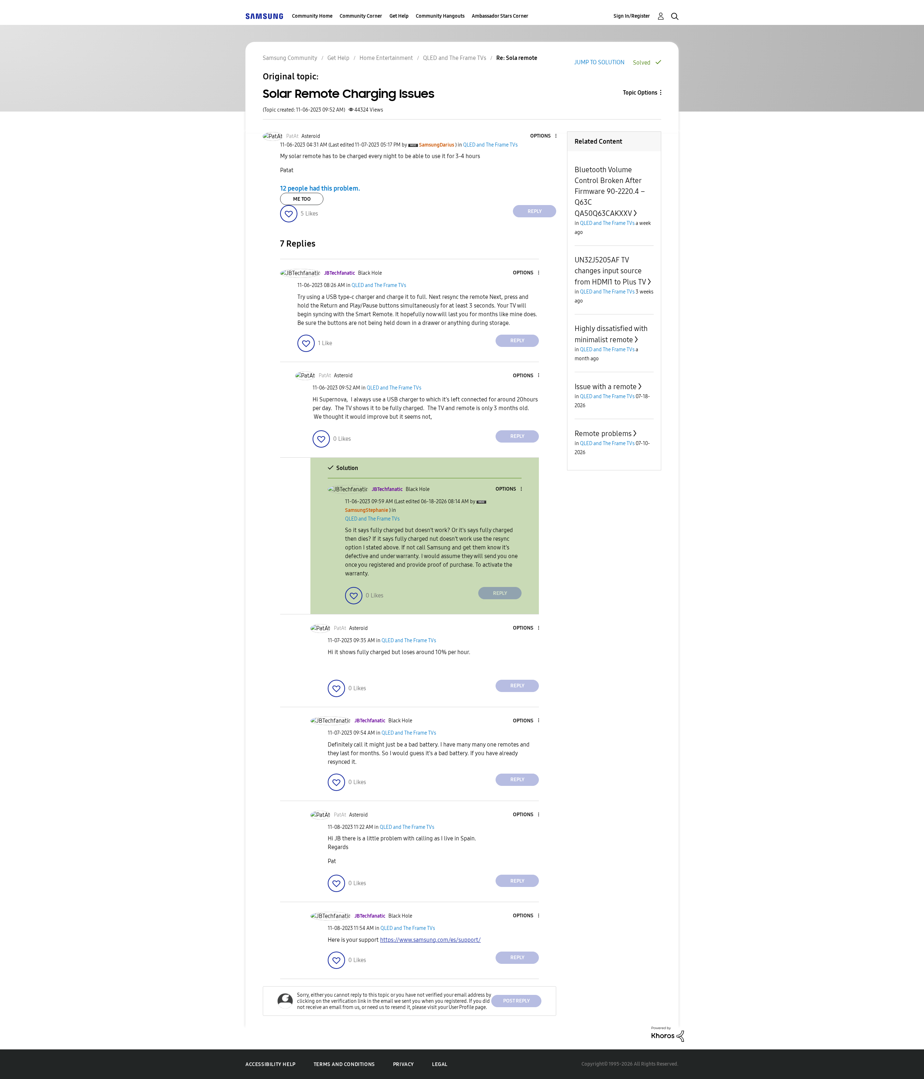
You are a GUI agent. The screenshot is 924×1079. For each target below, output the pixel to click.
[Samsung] (264, 16)
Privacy (403, 1064)
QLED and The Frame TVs (454, 58)
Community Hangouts (440, 16)
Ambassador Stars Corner (500, 16)
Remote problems (603, 433)
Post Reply (516, 1001)
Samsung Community (290, 58)
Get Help (399, 16)
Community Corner (361, 16)
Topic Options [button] (640, 92)
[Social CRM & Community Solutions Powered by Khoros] (667, 1033)
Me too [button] (302, 199)
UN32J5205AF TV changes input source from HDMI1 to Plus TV (610, 271)
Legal (440, 1064)
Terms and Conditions (344, 1064)
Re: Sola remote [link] (516, 58)
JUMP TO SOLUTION (599, 62)
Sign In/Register (632, 16)
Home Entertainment (386, 58)
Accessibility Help (270, 1064)
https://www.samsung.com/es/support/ (430, 939)
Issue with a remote (606, 386)
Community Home (312, 16)
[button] (544, 136)
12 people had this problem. (320, 188)
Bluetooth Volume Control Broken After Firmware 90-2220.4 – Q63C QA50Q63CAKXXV (610, 191)
